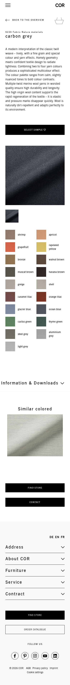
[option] (35, 435)
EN (57, 537)
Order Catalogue (35, 629)
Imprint (54, 668)
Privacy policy (40, 668)
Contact (34, 502)
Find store (35, 487)
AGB (28, 668)
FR (63, 537)
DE (52, 537)
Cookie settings (35, 672)
